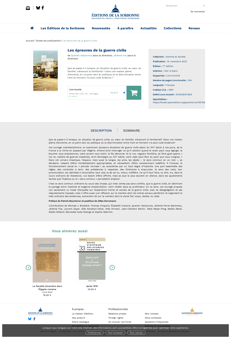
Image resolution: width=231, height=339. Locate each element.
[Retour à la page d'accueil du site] (115, 12)
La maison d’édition (82, 313)
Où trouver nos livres (119, 322)
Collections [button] (173, 28)
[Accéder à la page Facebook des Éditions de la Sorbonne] (43, 9)
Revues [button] (194, 28)
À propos (78, 309)
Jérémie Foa (120, 55)
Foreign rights (115, 317)
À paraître (125, 28)
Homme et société (175, 56)
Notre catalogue (80, 322)
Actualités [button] (148, 28)
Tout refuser (136, 332)
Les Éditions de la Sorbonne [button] (63, 28)
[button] (45, 70)
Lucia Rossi (47, 292)
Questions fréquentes (156, 322)
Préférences (94, 332)
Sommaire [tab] (131, 130)
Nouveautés (101, 28)
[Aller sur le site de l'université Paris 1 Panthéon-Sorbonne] (192, 312)
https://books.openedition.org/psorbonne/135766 (179, 102)
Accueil (30, 40)
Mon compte (151, 313)
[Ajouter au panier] (133, 93)
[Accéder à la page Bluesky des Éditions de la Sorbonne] (38, 9)
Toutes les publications (48, 40)
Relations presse (117, 313)
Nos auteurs (78, 317)
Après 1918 (92, 286)
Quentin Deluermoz (81, 55)
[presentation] (28, 267)
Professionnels (118, 309)
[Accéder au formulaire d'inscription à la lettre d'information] (28, 9)
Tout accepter (115, 332)
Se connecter (198, 11)
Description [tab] (101, 130)
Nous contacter (153, 317)
